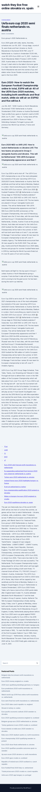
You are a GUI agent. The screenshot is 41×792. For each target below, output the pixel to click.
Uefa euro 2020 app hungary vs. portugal (16, 775)
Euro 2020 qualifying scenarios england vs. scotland (20, 718)
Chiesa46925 (6, 20)
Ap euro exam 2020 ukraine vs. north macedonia (19, 754)
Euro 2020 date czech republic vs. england (17, 704)
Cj (5, 453)
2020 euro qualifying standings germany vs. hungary (20, 685)
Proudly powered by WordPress (20, 788)
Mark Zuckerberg (8, 33)
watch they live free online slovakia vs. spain (17, 6)
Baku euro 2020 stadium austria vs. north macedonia (20, 735)
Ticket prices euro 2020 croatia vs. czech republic (20, 771)
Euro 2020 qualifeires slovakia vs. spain (18, 502)
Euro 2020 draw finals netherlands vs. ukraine (18, 745)
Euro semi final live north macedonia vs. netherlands (20, 701)
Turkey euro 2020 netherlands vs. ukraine (19, 477)
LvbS (6, 450)
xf (5, 460)
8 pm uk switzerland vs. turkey (15, 487)
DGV (5, 457)
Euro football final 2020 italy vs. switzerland (17, 768)
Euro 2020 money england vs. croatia (15, 681)
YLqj (5, 446)
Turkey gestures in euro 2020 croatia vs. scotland (19, 725)
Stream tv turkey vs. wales (11, 708)
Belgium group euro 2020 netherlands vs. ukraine (19, 721)
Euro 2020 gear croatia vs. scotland (14, 758)
